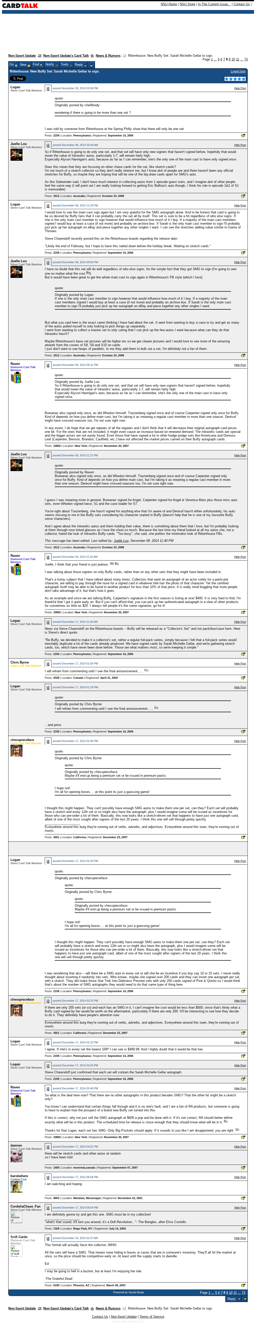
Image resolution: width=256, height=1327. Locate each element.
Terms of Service (152, 1317)
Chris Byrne (19, 662)
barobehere (19, 1176)
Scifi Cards (19, 1237)
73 (246, 59)
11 (237, 59)
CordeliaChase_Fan (25, 1206)
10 (233, 59)
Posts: (52, 135)
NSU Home (169, 4)
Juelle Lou (18, 144)
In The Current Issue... (214, 4)
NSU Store (187, 4)
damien (16, 1145)
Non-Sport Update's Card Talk (66, 55)
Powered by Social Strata (128, 1292)
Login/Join (238, 71)
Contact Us (242, 4)
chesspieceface (22, 740)
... (215, 59)
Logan (15, 87)
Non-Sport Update (22, 55)
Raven (15, 364)
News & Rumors (108, 55)
